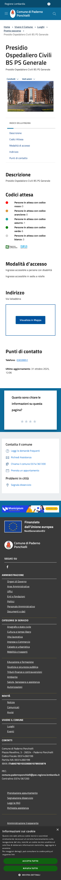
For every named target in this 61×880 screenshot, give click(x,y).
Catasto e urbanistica (18, 647)
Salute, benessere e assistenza (23, 682)
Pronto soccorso (12, 31)
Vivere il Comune (24, 27)
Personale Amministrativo (21, 606)
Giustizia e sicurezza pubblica (22, 667)
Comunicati (13, 707)
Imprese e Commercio (18, 642)
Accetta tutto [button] (30, 861)
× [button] (57, 830)
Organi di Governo (16, 581)
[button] (30, 874)
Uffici (10, 591)
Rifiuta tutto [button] (30, 868)
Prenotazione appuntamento (22, 793)
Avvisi (10, 712)
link (13, 854)
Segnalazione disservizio (20, 798)
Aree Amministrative (18, 586)
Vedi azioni (27, 79)
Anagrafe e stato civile (19, 627)
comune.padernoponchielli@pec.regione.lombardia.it (31, 775)
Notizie (11, 702)
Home (7, 27)
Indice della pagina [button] (19, 123)
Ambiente (12, 677)
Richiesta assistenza (18, 808)
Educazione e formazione (20, 662)
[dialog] (30, 853)
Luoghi (40, 27)
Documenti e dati (16, 611)
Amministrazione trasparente (22, 823)
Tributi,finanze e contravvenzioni (24, 672)
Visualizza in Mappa (30, 320)
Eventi (10, 731)
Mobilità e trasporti (17, 652)
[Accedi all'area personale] (49, 4)
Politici (10, 601)
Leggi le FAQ (13, 803)
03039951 (22, 360)
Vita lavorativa (15, 637)
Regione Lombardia (15, 4)
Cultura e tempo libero (19, 632)
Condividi (11, 79)
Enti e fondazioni (16, 596)
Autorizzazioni (14, 687)
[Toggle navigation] (6, 13)
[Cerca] (54, 14)
